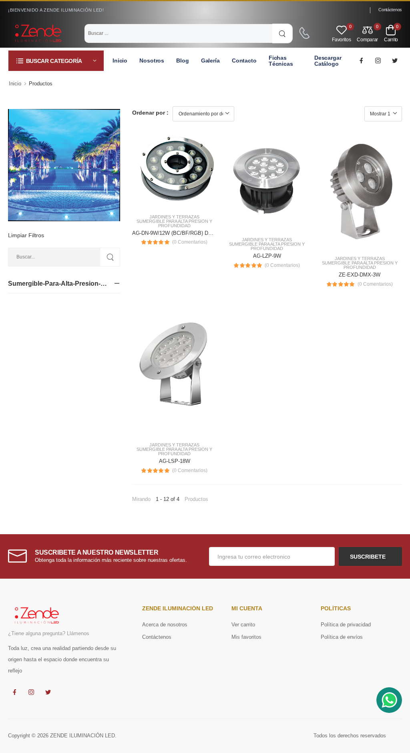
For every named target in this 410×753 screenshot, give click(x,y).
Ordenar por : (150, 112)
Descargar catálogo (328, 61)
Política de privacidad (346, 625)
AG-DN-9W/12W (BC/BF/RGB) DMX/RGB (180, 233)
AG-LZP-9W (267, 256)
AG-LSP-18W (174, 461)
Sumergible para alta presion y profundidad (174, 223)
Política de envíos (342, 637)
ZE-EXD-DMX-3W (359, 275)
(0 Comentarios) (189, 242)
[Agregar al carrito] (160, 199)
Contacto (244, 60)
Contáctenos (390, 9)
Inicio (120, 60)
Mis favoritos (246, 637)
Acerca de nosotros (164, 625)
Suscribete (368, 556)
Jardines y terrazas (174, 217)
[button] (56, 60)
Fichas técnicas (281, 61)
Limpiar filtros (26, 235)
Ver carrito (243, 625)
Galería (210, 60)
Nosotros (151, 60)
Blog (182, 60)
